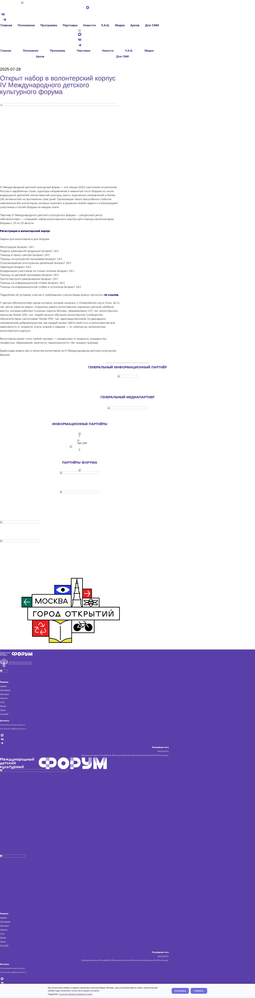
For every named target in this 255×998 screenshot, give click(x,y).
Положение (26, 25)
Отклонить (180, 990)
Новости (89, 25)
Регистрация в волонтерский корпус (25, 231)
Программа (48, 25)
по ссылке (111, 295)
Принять (198, 990)
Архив (134, 25)
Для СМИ (152, 25)
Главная (6, 25)
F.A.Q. (105, 25)
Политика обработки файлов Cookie (75, 994)
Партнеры (70, 25)
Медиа (120, 25)
